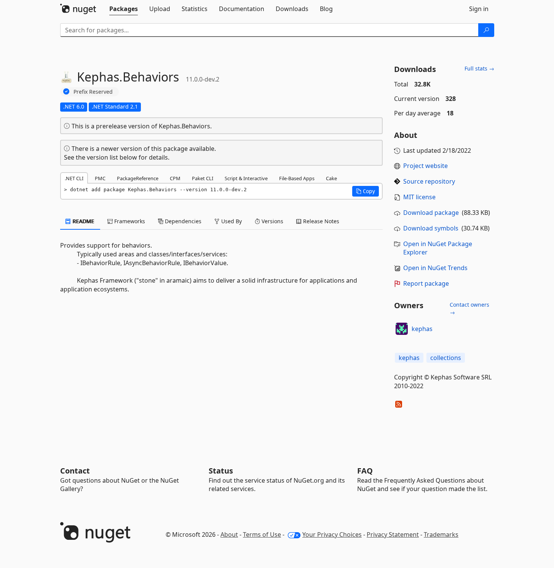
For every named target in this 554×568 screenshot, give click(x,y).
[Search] (486, 30)
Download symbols (430, 228)
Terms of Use (262, 534)
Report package (426, 283)
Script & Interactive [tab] (246, 178)
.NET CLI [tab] (74, 178)
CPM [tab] (175, 178)
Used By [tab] (231, 221)
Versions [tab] (271, 221)
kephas (422, 329)
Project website (425, 166)
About (229, 534)
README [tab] (82, 221)
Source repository (429, 181)
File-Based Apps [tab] (297, 178)
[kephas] (402, 329)
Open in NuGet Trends (435, 268)
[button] (365, 191)
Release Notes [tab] (320, 221)
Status (221, 471)
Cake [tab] (331, 178)
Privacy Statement (393, 534)
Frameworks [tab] (129, 221)
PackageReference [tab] (137, 178)
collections (445, 358)
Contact (75, 471)
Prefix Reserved (93, 91)
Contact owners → (469, 308)
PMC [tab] (100, 178)
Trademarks (441, 534)
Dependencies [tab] (182, 221)
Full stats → (479, 68)
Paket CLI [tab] (202, 178)
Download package (431, 212)
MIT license (419, 197)
